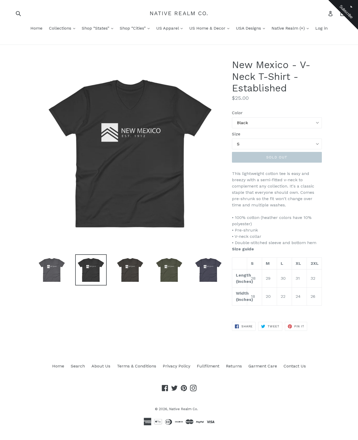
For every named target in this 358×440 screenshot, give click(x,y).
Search (78, 366)
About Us (100, 366)
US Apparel (168, 28)
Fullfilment (208, 366)
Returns (234, 366)
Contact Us (295, 366)
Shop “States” (96, 28)
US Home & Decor (208, 28)
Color (237, 112)
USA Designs (249, 28)
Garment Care (262, 366)
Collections (61, 28)
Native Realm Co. (179, 13)
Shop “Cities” (133, 28)
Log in (321, 28)
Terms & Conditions (136, 366)
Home (36, 28)
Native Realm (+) (289, 28)
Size (236, 133)
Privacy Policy (176, 366)
